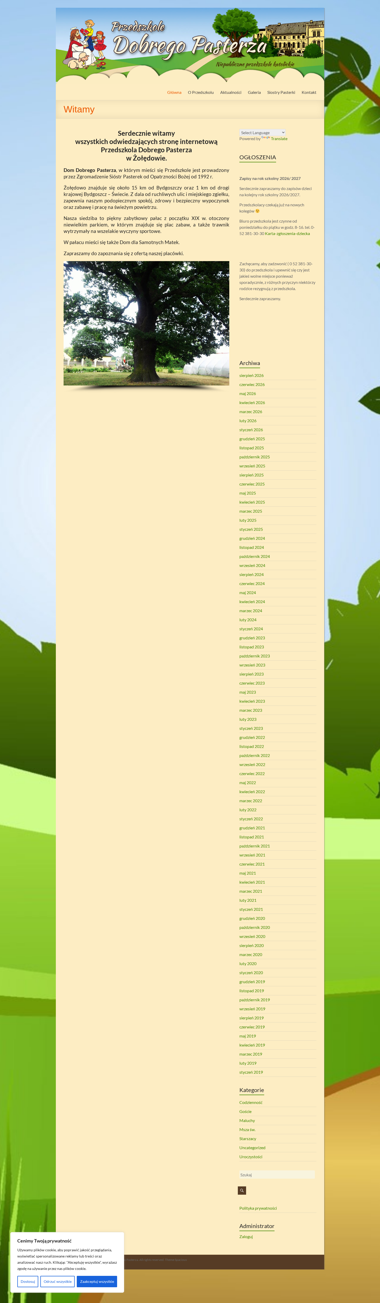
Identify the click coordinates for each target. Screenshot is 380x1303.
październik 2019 (254, 999)
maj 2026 (247, 393)
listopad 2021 (251, 836)
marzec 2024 (250, 610)
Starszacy (247, 1138)
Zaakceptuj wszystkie (97, 1281)
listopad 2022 (251, 746)
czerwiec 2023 (252, 682)
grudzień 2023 (252, 637)
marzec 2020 (250, 954)
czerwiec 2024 (252, 583)
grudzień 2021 (252, 827)
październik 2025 (254, 456)
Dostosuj (28, 1281)
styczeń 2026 (251, 429)
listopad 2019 (251, 990)
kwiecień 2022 (252, 791)
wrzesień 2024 (252, 565)
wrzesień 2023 (252, 664)
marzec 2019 (250, 1053)
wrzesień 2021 (252, 854)
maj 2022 (247, 782)
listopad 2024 (251, 547)
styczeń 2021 (251, 909)
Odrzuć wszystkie (58, 1281)
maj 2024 (247, 592)
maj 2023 (247, 692)
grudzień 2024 (252, 538)
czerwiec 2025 (252, 483)
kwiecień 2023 (252, 701)
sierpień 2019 (251, 1017)
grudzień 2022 (252, 737)
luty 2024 (247, 619)
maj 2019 (247, 1035)
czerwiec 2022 (252, 773)
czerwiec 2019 (252, 1026)
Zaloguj (246, 1236)
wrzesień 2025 (252, 465)
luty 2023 (247, 719)
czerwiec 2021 (252, 863)
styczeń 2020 (251, 972)
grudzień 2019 (252, 981)
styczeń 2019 (251, 1072)
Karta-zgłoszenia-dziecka (287, 233)
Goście (245, 1111)
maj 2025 (247, 492)
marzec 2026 (250, 411)
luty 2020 (247, 963)
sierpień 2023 (251, 673)
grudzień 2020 (252, 918)
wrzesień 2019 (252, 1008)
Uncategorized (252, 1147)
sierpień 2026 (251, 375)
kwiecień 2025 (252, 501)
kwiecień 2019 (252, 1044)
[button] (71, 323)
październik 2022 (254, 755)
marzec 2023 (250, 710)
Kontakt (309, 92)
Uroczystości (250, 1156)
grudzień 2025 (252, 438)
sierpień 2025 (251, 474)
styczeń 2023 (251, 728)
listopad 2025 (251, 447)
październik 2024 (254, 556)
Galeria (254, 92)
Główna (174, 92)
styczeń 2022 (251, 818)
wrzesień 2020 (252, 936)
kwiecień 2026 (252, 402)
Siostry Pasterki (281, 92)
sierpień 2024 (251, 574)
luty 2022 (247, 809)
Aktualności (230, 92)
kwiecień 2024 (252, 601)
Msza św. (247, 1129)
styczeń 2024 (251, 628)
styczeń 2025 (251, 529)
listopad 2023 (251, 646)
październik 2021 (254, 845)
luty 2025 (247, 520)
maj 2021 (247, 872)
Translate (279, 138)
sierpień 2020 (251, 945)
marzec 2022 (250, 800)
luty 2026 (247, 420)
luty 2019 (247, 1062)
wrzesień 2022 (252, 764)
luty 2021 (247, 900)
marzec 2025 (250, 511)
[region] (67, 1262)
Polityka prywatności (258, 1208)
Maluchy (247, 1120)
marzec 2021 (250, 891)
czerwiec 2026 (252, 384)
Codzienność (250, 1102)
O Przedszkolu (201, 92)
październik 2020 (254, 927)
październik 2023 (254, 655)
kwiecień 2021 (252, 882)
